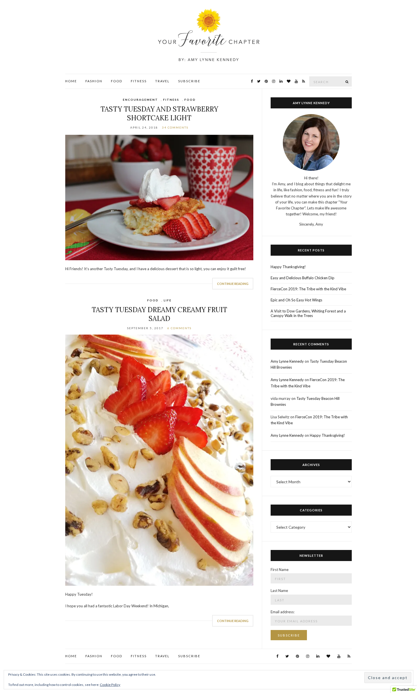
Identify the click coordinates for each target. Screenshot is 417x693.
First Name (279, 569)
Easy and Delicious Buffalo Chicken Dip (302, 278)
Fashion (93, 81)
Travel (162, 81)
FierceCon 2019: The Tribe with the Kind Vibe (308, 289)
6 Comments (179, 328)
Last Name (279, 590)
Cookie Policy (110, 684)
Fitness (139, 81)
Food (116, 81)
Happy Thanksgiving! (288, 266)
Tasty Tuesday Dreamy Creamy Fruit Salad (159, 314)
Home (71, 81)
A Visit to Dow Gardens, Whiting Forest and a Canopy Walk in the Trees (308, 313)
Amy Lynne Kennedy (287, 361)
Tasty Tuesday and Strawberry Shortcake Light (159, 113)
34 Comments (175, 127)
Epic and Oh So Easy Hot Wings (296, 300)
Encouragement (140, 99)
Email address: (282, 612)
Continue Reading (232, 283)
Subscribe (189, 81)
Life (168, 300)
